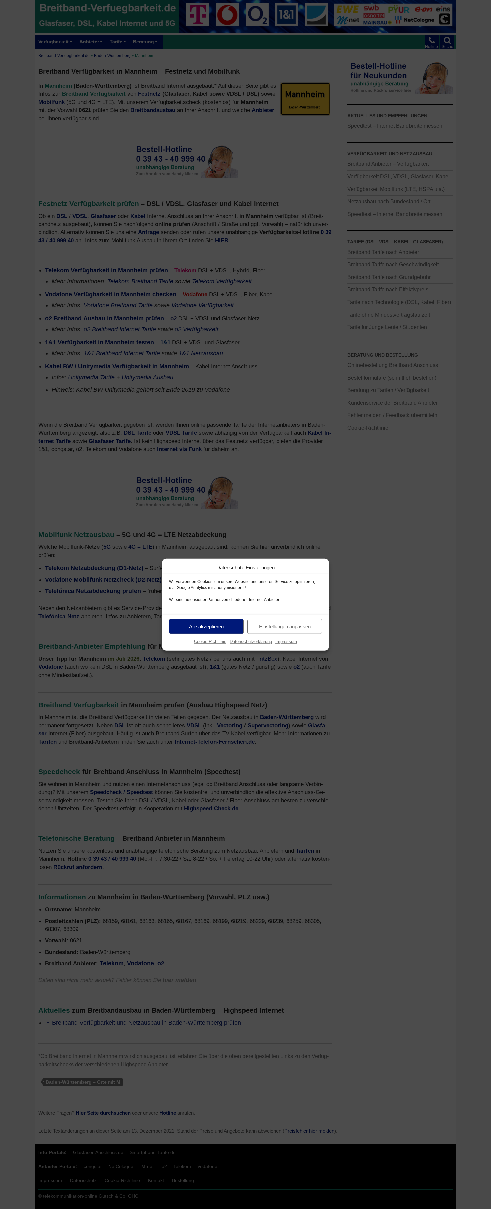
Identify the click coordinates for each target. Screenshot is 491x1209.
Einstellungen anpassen (285, 626)
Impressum (286, 641)
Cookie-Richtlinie (210, 641)
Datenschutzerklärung (251, 641)
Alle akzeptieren (206, 626)
